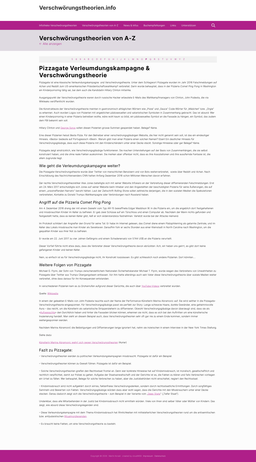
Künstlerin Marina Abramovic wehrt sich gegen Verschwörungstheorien (78, 342)
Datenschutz (160, 456)
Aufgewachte (47, 312)
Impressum (148, 456)
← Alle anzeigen (50, 44)
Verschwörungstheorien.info (77, 7)
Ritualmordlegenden (75, 416)
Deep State (154, 393)
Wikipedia (52, 293)
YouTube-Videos (150, 286)
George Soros (68, 127)
